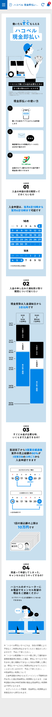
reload (42, 4)
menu (3, 4)
